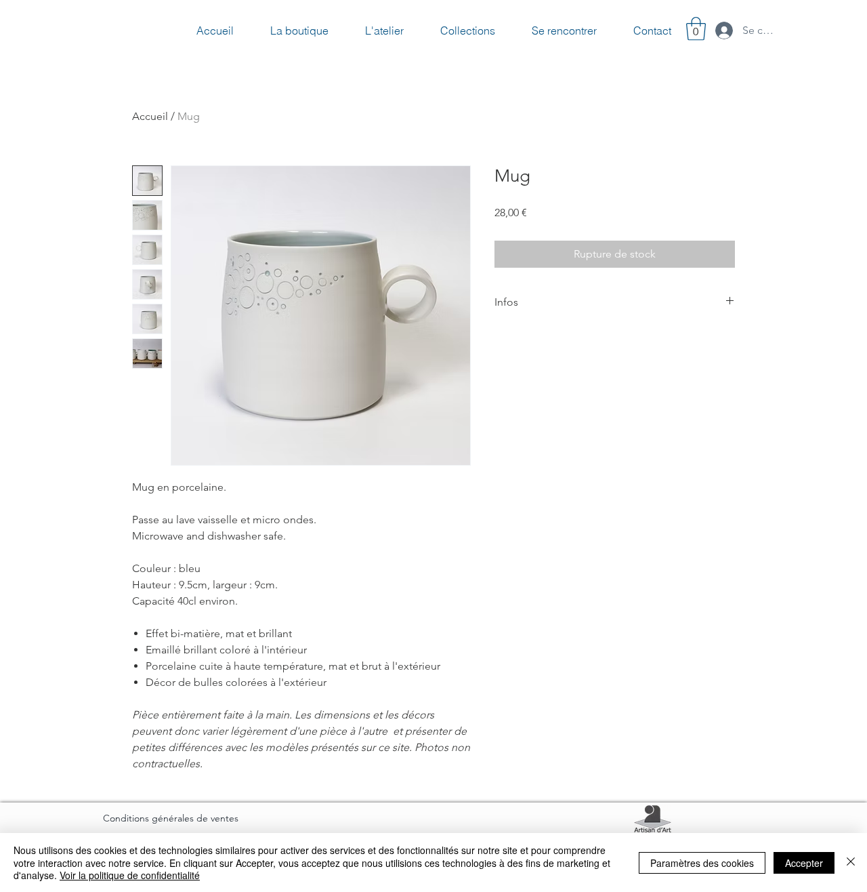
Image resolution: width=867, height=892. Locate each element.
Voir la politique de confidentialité (130, 875)
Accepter (804, 863)
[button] (696, 29)
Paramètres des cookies (702, 863)
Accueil (150, 116)
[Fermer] (851, 862)
